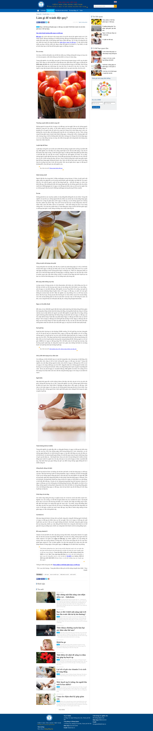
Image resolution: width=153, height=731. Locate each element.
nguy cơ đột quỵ (54, 574)
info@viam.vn (71, 727)
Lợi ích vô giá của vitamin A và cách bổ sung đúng (71, 670)
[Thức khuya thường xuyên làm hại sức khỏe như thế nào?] (45, 630)
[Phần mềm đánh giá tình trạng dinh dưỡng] (104, 89)
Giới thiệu (43, 10)
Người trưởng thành (83, 22)
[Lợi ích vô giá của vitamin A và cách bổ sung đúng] (45, 672)
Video (81, 10)
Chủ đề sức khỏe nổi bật (61, 10)
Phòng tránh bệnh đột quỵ (56, 168)
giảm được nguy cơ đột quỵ (68, 42)
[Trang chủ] (38, 10)
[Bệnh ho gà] (45, 644)
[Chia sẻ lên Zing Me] (48, 22)
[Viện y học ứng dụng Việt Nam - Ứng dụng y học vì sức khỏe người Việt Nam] (41, 4)
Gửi (39, 22)
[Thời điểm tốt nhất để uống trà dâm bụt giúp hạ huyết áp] (45, 657)
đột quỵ (47, 574)
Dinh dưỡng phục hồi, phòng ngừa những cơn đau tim (62, 349)
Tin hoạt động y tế (73, 10)
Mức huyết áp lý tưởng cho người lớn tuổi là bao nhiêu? (72, 683)
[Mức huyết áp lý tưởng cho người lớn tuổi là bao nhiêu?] (45, 684)
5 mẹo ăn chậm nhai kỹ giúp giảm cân (70, 697)
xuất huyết (73, 574)
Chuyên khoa (50, 10)
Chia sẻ (43, 22)
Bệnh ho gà (61, 642)
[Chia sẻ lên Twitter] (46, 22)
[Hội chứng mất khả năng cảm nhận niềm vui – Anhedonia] (45, 597)
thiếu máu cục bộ (64, 574)
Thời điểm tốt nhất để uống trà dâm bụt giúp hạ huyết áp (71, 656)
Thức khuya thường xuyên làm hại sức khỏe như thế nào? (71, 629)
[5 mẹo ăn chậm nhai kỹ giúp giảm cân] (45, 699)
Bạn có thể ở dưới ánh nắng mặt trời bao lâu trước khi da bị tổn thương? (71, 613)
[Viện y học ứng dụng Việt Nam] (49, 717)
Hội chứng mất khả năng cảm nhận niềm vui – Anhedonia (71, 596)
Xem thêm (62, 709)
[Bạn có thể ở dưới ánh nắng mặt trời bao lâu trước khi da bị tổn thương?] (45, 614)
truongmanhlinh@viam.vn (99, 724)
